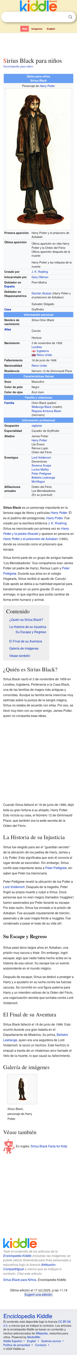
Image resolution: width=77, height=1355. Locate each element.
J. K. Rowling (40, 271)
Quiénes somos (51, 1341)
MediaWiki (33, 1337)
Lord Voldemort (41, 457)
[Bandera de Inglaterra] (34, 351)
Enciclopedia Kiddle (17, 1255)
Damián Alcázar (42, 293)
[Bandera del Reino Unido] (34, 355)
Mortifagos (38, 481)
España (9, 286)
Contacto (40, 1345)
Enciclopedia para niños (18, 66)
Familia (9, 403)
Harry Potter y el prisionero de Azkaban (30, 538)
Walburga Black (41, 407)
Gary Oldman (40, 277)
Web (24, 29)
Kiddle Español (12, 1341)
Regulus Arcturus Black (46, 411)
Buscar (70, 16)
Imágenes (36, 29)
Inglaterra (43, 351)
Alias (7, 329)
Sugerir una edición (38, 1294)
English (51, 29)
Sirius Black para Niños (19, 1279)
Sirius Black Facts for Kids (49, 1146)
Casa (7, 309)
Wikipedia (42, 1333)
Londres (37, 347)
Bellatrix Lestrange (43, 477)
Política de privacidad (16, 1345)
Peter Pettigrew (41, 473)
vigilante (37, 425)
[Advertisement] (38, 44)
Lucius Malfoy (40, 469)
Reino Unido (44, 355)
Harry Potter (47, 86)
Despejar (62, 17)
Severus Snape (41, 465)
